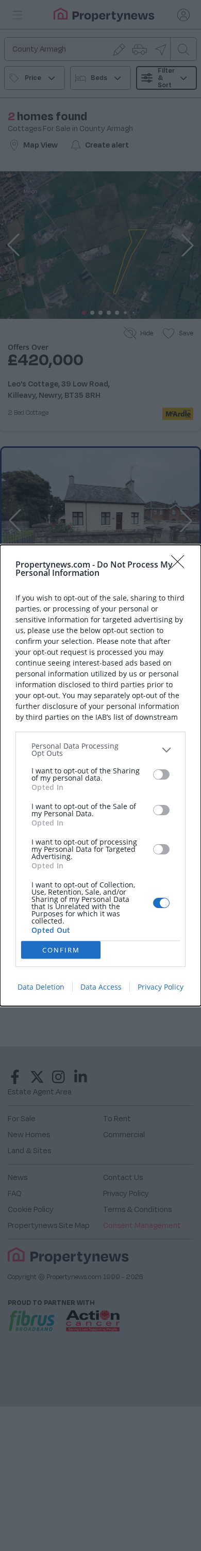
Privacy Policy (160, 987)
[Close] (181, 565)
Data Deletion (41, 987)
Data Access (101, 987)
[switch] (161, 774)
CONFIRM (61, 950)
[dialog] (100, 775)
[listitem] (100, 749)
